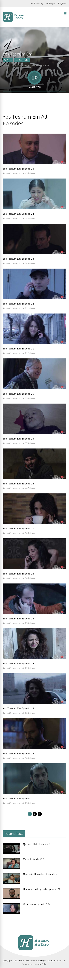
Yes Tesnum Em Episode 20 (18, 393)
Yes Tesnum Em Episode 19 (18, 438)
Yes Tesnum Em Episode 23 (18, 258)
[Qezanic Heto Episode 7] (11, 853)
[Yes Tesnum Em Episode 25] (34, 163)
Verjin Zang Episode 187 (36, 904)
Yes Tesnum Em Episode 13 (18, 708)
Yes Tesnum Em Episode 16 (18, 573)
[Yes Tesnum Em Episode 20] (34, 388)
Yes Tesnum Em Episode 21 (18, 348)
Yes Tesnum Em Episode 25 (18, 168)
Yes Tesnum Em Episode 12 (18, 753)
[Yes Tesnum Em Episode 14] (34, 658)
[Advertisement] (36, 106)
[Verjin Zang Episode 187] (11, 913)
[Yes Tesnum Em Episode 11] (34, 793)
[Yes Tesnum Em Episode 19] (34, 433)
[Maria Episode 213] (11, 868)
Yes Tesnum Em (22, 60)
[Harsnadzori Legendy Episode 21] (11, 898)
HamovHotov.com (28, 960)
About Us (60, 960)
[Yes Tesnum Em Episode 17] (34, 523)
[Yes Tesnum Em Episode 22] (34, 298)
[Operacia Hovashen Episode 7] (11, 883)
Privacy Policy (40, 964)
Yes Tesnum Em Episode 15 (18, 618)
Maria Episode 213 (33, 859)
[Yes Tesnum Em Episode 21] (34, 343)
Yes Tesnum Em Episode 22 (18, 303)
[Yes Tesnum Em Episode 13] (34, 703)
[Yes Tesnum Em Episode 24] (34, 208)
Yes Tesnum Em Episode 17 (18, 528)
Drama (14, 65)
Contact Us (27, 964)
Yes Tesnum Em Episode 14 (18, 663)
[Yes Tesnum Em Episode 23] (34, 253)
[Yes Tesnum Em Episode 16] (34, 568)
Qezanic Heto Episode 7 (36, 844)
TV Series (8, 60)
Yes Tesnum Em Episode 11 (18, 798)
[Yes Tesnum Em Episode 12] (34, 748)
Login (52, 3)
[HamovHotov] (14, 21)
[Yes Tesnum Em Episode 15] (34, 613)
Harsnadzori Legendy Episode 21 (41, 889)
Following (38, 3)
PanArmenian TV (40, 65)
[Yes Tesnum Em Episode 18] (34, 478)
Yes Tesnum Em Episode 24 (18, 213)
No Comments (13, 173)
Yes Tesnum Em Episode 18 (18, 483)
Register (62, 3)
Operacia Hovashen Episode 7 (40, 874)
